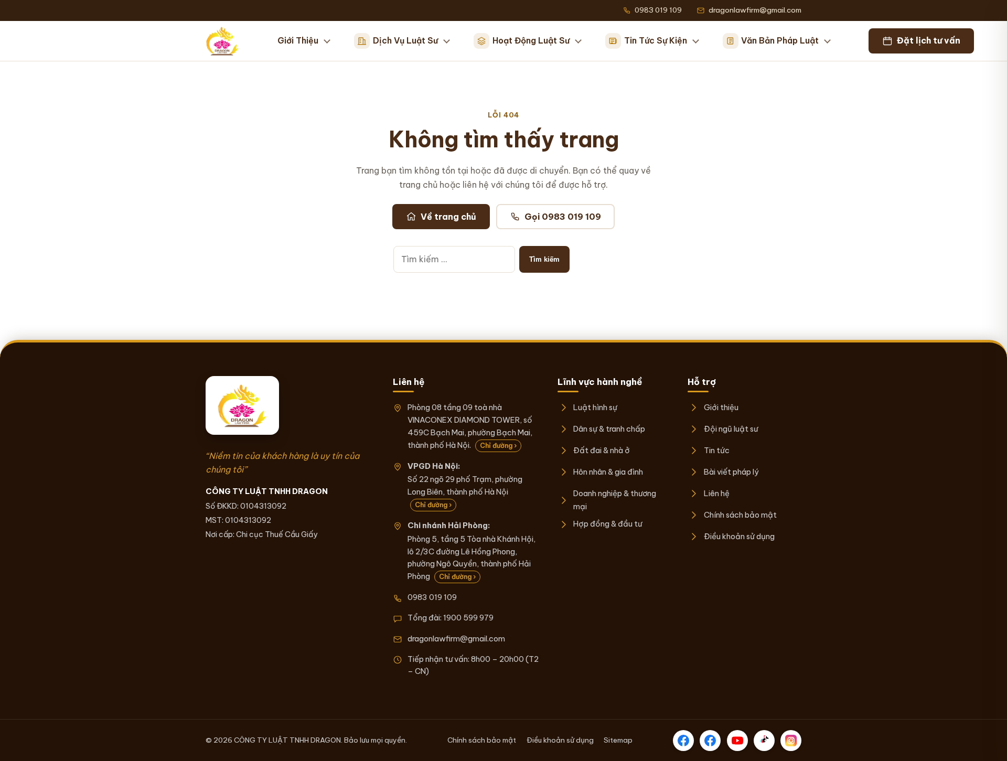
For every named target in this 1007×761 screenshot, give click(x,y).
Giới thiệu (721, 407)
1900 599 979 (468, 618)
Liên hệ (716, 493)
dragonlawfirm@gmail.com (456, 639)
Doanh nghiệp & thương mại (614, 499)
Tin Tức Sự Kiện (655, 40)
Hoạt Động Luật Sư (531, 40)
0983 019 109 (432, 597)
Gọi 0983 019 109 (562, 216)
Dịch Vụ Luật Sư (405, 40)
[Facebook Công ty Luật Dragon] (683, 740)
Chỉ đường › (498, 445)
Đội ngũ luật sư (730, 429)
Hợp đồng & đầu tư (607, 524)
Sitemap (618, 740)
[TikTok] (764, 740)
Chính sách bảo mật (740, 515)
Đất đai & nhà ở (601, 450)
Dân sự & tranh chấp (609, 429)
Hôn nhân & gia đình (608, 472)
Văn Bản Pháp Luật (780, 40)
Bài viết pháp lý (731, 472)
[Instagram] (790, 740)
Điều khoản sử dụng (739, 536)
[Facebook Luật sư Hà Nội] (710, 740)
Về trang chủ (448, 216)
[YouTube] (737, 740)
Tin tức (716, 450)
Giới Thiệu (297, 40)
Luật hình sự (595, 407)
